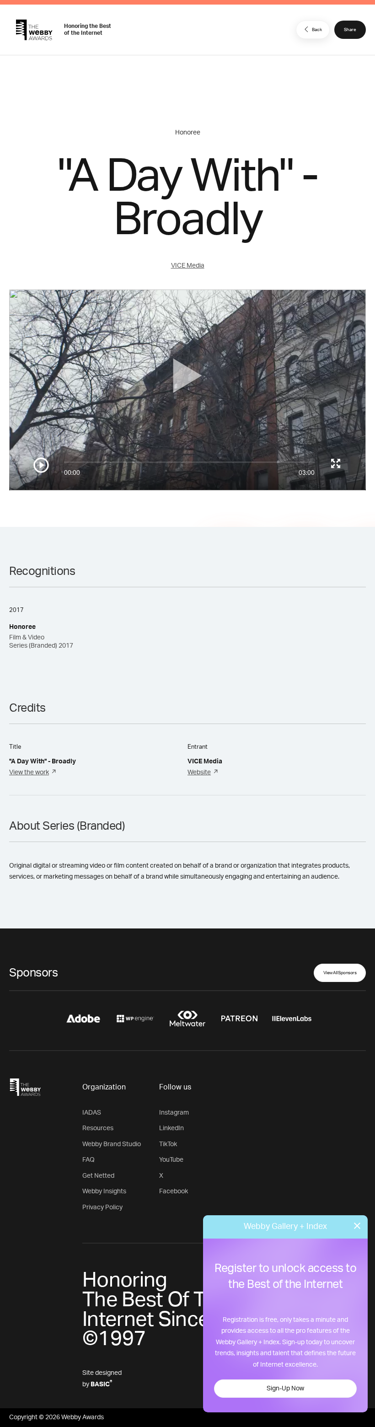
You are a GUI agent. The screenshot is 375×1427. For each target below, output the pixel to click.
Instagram (174, 1113)
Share (350, 29)
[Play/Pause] (41, 465)
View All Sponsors (340, 973)
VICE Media (187, 266)
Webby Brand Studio (111, 1144)
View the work (29, 772)
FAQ (88, 1160)
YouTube (171, 1160)
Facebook (173, 1191)
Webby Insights (104, 1191)
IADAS (91, 1113)
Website (199, 772)
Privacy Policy (102, 1207)
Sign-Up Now (285, 1388)
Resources (97, 1128)
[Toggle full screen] (335, 463)
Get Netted (98, 1176)
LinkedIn (171, 1128)
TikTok (168, 1144)
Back (317, 29)
